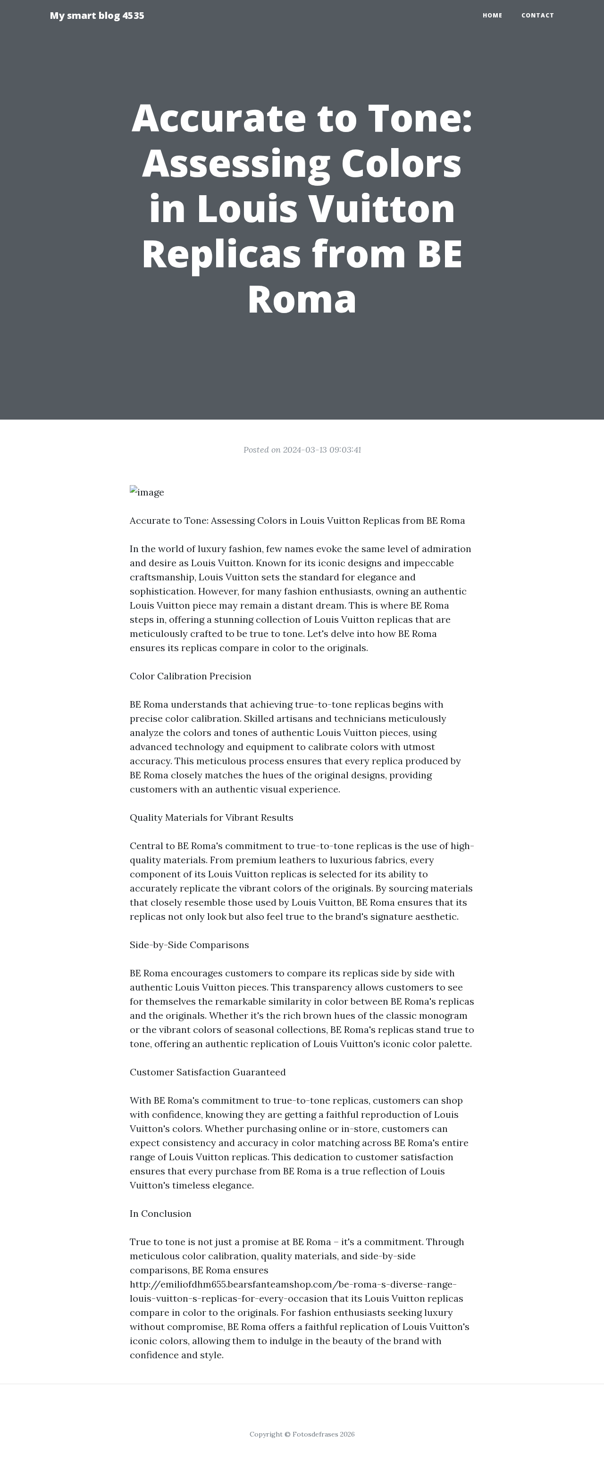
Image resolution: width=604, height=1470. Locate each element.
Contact (537, 15)
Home (493, 15)
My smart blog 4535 (97, 15)
